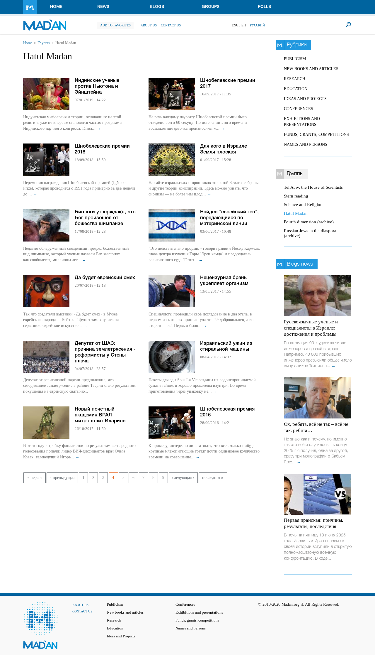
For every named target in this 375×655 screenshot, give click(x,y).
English (239, 25)
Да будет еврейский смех (105, 278)
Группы (44, 43)
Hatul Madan (296, 213)
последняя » (212, 477)
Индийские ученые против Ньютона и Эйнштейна (97, 86)
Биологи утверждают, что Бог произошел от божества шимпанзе (105, 218)
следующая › (183, 477)
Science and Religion (303, 204)
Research (294, 79)
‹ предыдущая (62, 477)
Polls (264, 7)
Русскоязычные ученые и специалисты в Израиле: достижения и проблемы (311, 328)
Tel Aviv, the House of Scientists (313, 187)
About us (149, 25)
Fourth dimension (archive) (309, 222)
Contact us (171, 25)
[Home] (44, 22)
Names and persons (305, 144)
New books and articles (311, 69)
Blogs (157, 7)
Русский (257, 25)
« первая (34, 477)
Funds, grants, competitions (316, 134)
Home (56, 7)
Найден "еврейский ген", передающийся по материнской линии (229, 218)
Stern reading (296, 196)
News (103, 7)
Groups (210, 7)
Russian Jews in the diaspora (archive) (310, 233)
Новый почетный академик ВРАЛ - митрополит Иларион (100, 415)
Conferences (298, 109)
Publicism (295, 59)
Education (295, 89)
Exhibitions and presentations (199, 612)
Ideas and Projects (305, 99)
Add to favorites (115, 25)
